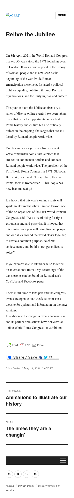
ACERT (48, 368)
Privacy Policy (26, 485)
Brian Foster (13, 368)
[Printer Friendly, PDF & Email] (26, 345)
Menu (62, 15)
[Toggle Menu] (63, 460)
